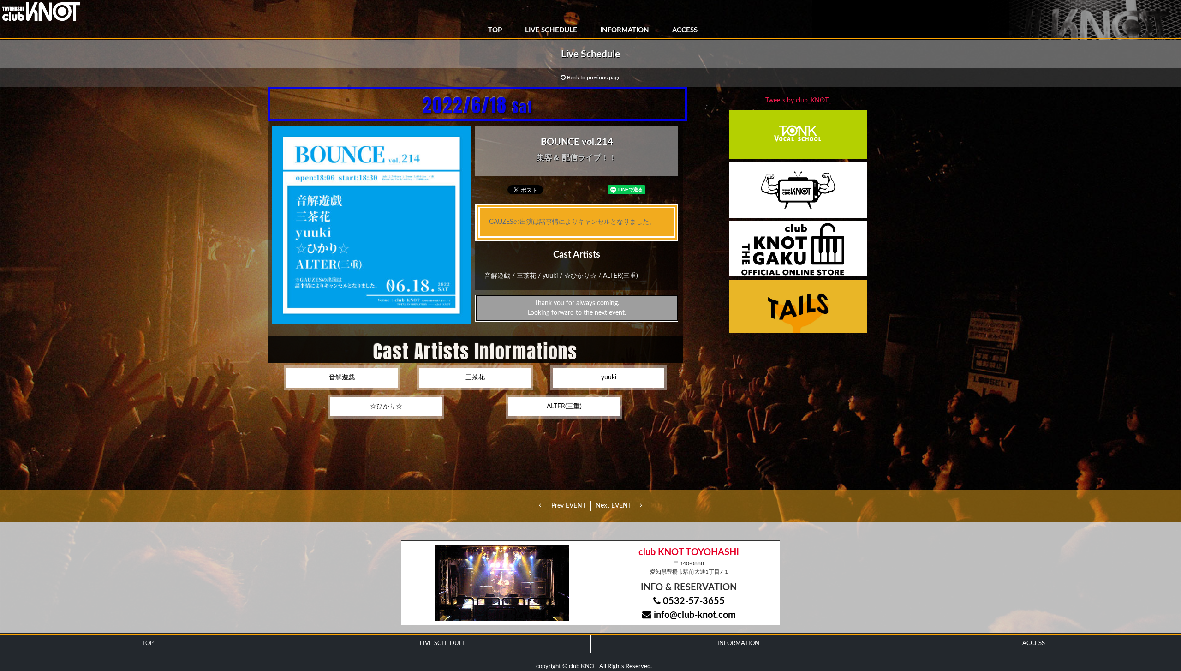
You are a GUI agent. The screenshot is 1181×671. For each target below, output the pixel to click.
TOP (495, 30)
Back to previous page (593, 77)
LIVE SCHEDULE (551, 30)
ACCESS (685, 30)
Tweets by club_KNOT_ (798, 100)
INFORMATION (624, 30)
